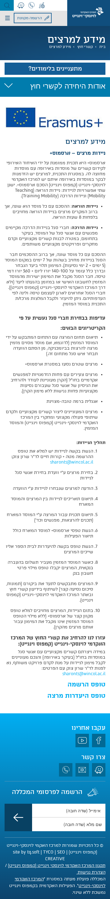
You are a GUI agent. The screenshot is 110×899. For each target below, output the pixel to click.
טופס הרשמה (86, 684)
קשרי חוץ (85, 47)
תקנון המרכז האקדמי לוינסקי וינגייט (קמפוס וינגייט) (56, 865)
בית (102, 47)
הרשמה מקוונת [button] (29, 18)
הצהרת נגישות (90, 872)
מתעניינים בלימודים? (55, 68)
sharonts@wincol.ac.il (71, 462)
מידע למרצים (60, 47)
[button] (7, 5)
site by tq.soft (26, 852)
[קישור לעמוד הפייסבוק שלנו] (98, 740)
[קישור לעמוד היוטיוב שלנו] (82, 740)
